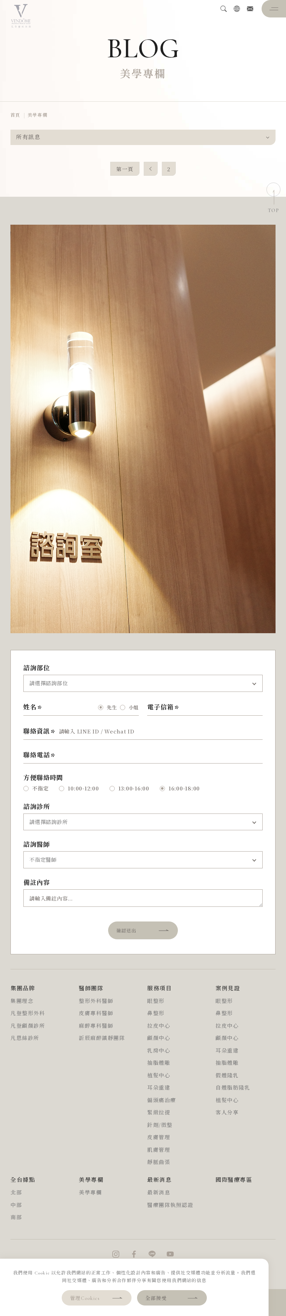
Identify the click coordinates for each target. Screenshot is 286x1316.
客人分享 (227, 1112)
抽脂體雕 (158, 1063)
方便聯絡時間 (43, 778)
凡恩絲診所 (24, 1038)
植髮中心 (158, 1075)
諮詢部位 (36, 668)
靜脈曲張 (158, 1162)
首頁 (15, 115)
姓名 (30, 707)
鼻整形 (156, 1013)
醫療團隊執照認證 (170, 1205)
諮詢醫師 (36, 844)
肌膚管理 (158, 1150)
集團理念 (21, 1001)
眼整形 (156, 1001)
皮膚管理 (158, 1137)
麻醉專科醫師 (96, 1026)
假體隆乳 (227, 1075)
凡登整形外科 (27, 1013)
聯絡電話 (36, 755)
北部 (16, 1193)
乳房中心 (158, 1051)
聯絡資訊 (36, 731)
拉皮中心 (158, 1026)
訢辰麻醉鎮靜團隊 (102, 1038)
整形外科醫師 (96, 1001)
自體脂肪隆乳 (233, 1088)
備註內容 (36, 883)
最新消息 (158, 1193)
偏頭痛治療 (161, 1100)
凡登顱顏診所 (27, 1026)
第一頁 (125, 169)
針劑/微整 (160, 1125)
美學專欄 (37, 115)
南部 (16, 1217)
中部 (16, 1205)
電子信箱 (160, 707)
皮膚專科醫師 (96, 1013)
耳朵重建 (158, 1088)
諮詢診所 (36, 807)
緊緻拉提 (158, 1112)
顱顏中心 (158, 1038)
